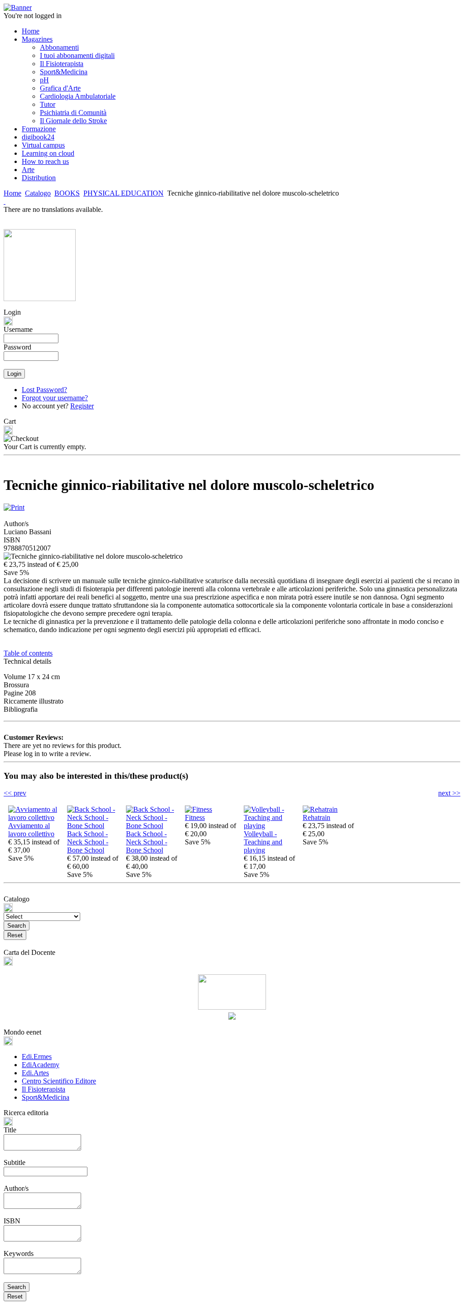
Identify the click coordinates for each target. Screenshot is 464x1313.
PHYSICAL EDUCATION (123, 193)
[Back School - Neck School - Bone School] (94, 825)
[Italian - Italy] (4, 201)
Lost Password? (44, 389)
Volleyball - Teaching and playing (263, 842)
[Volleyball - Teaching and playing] (271, 825)
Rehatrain (316, 817)
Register (82, 406)
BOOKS (67, 193)
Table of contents (28, 653)
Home (12, 193)
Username (18, 329)
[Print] (14, 505)
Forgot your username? (55, 398)
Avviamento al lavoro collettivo (31, 830)
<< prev (15, 793)
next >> (449, 793)
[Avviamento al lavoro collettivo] (35, 817)
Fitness (195, 817)
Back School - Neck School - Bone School (87, 842)
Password (17, 347)
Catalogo (38, 193)
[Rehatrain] (320, 809)
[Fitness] (198, 809)
